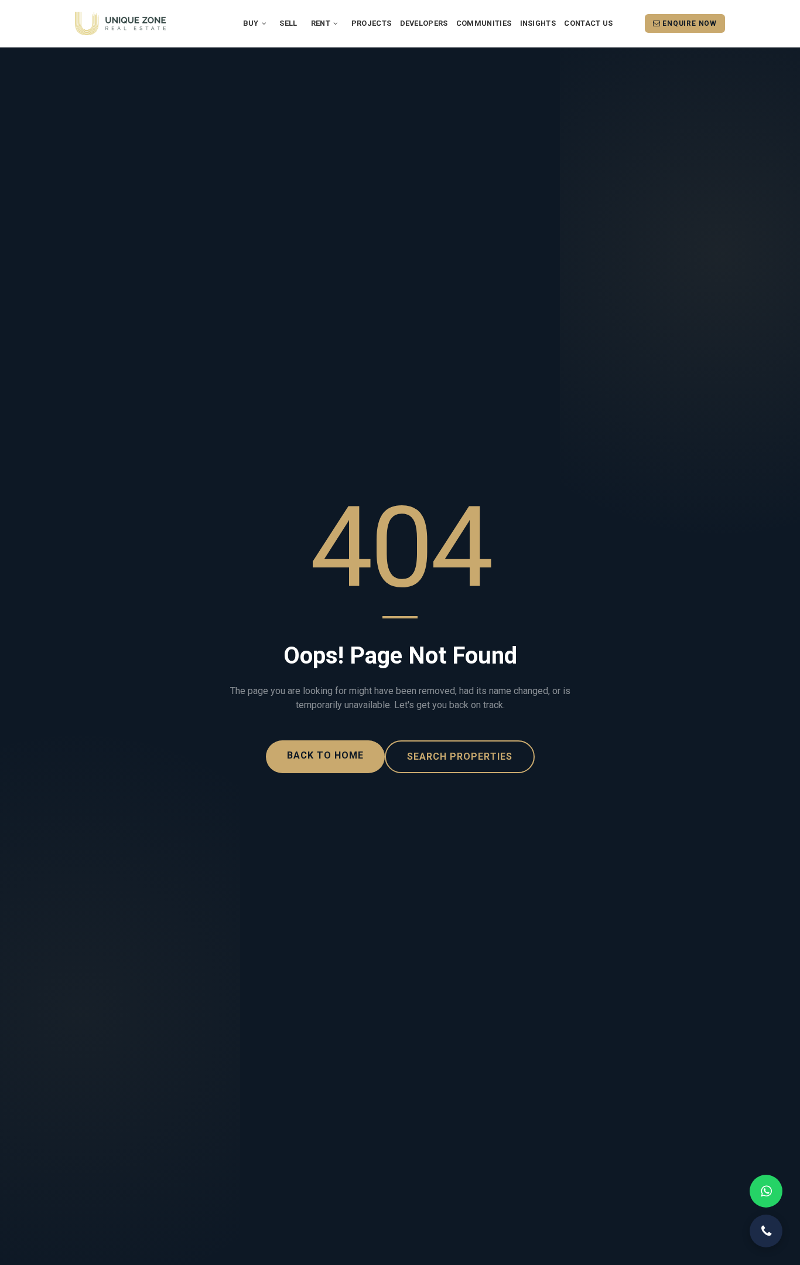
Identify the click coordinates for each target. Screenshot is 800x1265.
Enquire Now (688, 23)
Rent (322, 23)
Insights (538, 23)
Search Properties (459, 756)
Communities (483, 23)
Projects (371, 23)
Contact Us (588, 23)
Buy (252, 23)
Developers (424, 23)
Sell (288, 23)
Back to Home (325, 755)
